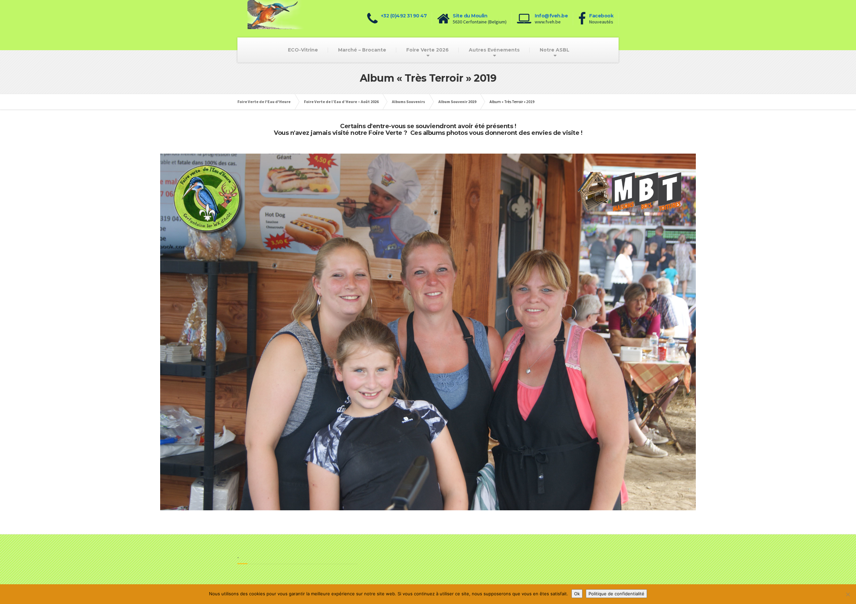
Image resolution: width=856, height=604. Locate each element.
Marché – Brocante (362, 50)
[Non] (847, 594)
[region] (428, 332)
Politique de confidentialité (616, 593)
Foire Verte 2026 (427, 50)
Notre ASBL (554, 50)
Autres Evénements (494, 50)
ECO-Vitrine (303, 50)
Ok (577, 593)
